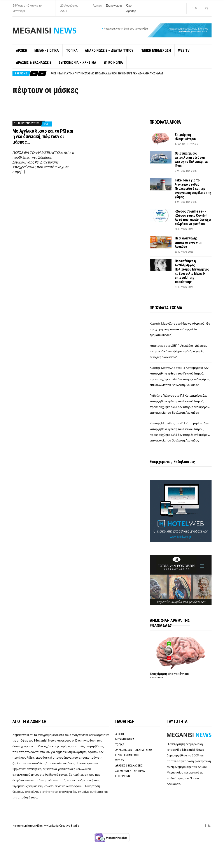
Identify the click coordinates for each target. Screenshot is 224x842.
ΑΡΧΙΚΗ (21, 50)
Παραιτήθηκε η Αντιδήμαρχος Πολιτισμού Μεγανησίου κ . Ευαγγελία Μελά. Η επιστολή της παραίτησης (192, 271)
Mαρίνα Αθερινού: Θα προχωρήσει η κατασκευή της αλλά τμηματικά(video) (180, 329)
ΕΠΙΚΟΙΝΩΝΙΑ (113, 62)
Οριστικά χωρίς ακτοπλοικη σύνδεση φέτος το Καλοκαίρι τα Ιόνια (191, 159)
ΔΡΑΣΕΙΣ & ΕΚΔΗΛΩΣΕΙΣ (33, 62)
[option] (131, 73)
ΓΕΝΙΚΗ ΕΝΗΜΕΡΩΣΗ (155, 50)
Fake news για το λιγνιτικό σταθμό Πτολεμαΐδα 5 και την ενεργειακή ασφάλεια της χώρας (107, 73)
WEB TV (183, 50)
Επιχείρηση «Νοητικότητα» (185, 137)
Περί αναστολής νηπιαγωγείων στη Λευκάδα (188, 242)
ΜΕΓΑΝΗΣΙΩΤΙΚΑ (46, 50)
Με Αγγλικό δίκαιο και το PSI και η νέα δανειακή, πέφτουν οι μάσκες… (42, 136)
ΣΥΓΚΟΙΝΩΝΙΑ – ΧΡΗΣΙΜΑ (77, 62)
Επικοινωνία (114, 5)
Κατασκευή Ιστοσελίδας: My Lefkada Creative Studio (45, 825)
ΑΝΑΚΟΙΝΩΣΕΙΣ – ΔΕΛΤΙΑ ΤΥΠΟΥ (109, 50)
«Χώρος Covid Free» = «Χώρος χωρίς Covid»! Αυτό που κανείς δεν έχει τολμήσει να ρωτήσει (193, 217)
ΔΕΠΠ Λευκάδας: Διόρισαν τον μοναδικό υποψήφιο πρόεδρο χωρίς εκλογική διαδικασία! (178, 351)
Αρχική (97, 5)
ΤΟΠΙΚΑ (72, 50)
